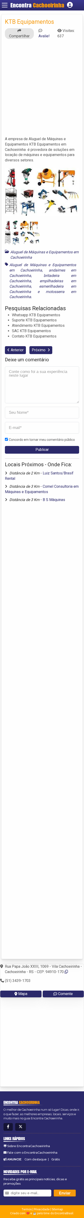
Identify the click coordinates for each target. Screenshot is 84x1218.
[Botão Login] (70, 5)
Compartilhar (19, 36)
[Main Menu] (4, 5)
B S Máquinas (54, 500)
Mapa (22, 994)
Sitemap (57, 1209)
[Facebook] (8, 1127)
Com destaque (35, 1159)
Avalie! (44, 36)
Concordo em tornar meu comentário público (42, 440)
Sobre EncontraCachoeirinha (28, 1146)
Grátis (55, 1159)
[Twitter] (20, 1127)
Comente (65, 994)
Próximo (39, 350)
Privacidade (42, 1209)
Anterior (17, 350)
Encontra (37, 5)
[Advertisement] (42, 90)
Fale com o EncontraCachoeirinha (32, 1152)
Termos (26, 1209)
